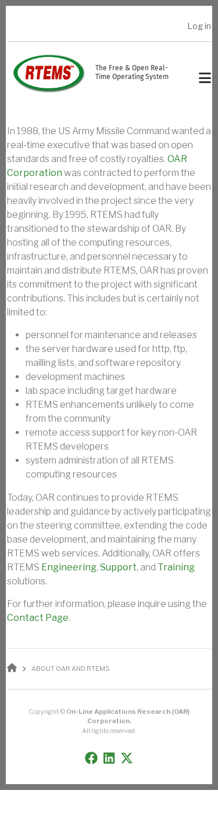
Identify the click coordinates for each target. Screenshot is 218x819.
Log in (199, 26)
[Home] (48, 72)
